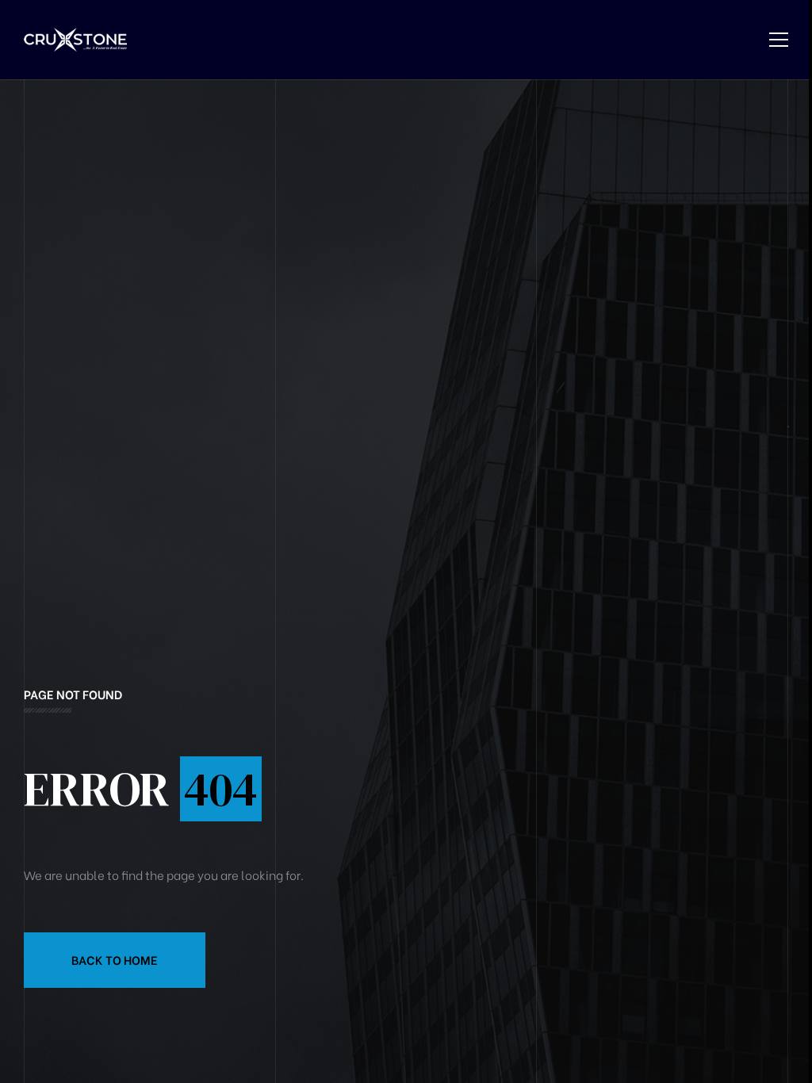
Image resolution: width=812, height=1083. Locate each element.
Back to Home (114, 959)
